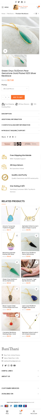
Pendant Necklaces (22, 13)
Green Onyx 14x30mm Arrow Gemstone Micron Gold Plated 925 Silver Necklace (11, 281)
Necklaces (10, 13)
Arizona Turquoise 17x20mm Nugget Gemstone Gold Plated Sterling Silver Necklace (11, 228)
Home (4, 13)
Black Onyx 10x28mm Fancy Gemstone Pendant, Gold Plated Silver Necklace (29, 255)
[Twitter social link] (18, 2)
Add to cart (18, 97)
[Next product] (38, 14)
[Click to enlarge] (5, 51)
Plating (4, 85)
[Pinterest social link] (21, 2)
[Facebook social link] (16, 2)
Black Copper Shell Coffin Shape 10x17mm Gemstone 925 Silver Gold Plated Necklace (10, 308)
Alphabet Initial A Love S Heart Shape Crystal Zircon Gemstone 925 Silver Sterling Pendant (30, 228)
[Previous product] (34, 14)
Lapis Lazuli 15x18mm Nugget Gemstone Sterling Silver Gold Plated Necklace (29, 308)
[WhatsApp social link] (24, 2)
